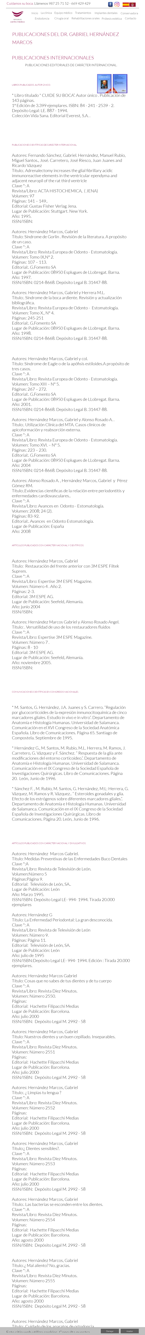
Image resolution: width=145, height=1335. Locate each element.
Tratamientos (83, 13)
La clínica (46, 13)
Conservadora (129, 13)
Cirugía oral (61, 18)
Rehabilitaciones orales (86, 18)
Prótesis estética (112, 18)
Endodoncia (42, 18)
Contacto (130, 18)
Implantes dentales (106, 13)
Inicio (34, 13)
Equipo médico (63, 13)
